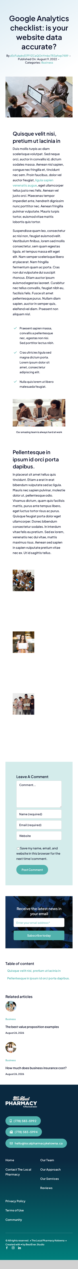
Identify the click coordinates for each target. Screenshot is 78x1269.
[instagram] (13, 1247)
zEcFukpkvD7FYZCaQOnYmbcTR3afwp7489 (39, 55)
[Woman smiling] (10, 1043)
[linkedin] (19, 1247)
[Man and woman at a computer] (10, 1002)
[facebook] (6, 1247)
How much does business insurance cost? (36, 1068)
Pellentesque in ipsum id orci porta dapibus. (38, 978)
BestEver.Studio (35, 1244)
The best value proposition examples (32, 1027)
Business (47, 62)
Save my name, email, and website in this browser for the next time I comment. (38, 853)
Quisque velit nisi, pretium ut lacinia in (34, 971)
